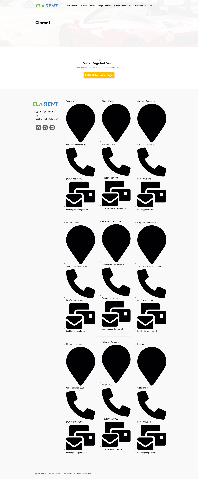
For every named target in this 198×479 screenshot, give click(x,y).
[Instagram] (45, 127)
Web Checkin (72, 6)
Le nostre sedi (86, 6)
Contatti (139, 6)
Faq (130, 6)
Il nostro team (120, 6)
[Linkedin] (52, 127)
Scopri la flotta (105, 6)
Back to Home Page (100, 75)
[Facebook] (38, 127)
